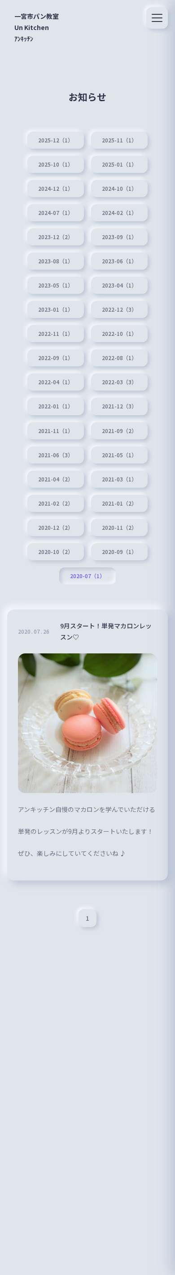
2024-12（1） (55, 189)
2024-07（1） (55, 213)
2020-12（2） (55, 528)
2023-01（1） (55, 309)
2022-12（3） (119, 309)
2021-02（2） (55, 503)
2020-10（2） (55, 552)
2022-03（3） (119, 382)
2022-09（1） (55, 358)
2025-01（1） (119, 164)
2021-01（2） (119, 503)
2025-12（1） (55, 140)
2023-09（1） (119, 237)
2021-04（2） (55, 479)
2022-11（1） (55, 334)
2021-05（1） (119, 455)
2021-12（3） (119, 406)
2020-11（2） (119, 528)
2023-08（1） (55, 261)
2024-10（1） (119, 189)
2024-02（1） (119, 213)
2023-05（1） (55, 285)
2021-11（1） (55, 431)
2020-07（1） (87, 576)
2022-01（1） (55, 406)
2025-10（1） (55, 164)
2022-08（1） (119, 358)
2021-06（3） (55, 455)
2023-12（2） (55, 237)
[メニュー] (157, 18)
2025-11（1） (119, 140)
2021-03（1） (119, 479)
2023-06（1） (119, 261)
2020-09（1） (119, 552)
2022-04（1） (55, 382)
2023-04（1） (119, 285)
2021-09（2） (119, 431)
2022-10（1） (119, 334)
